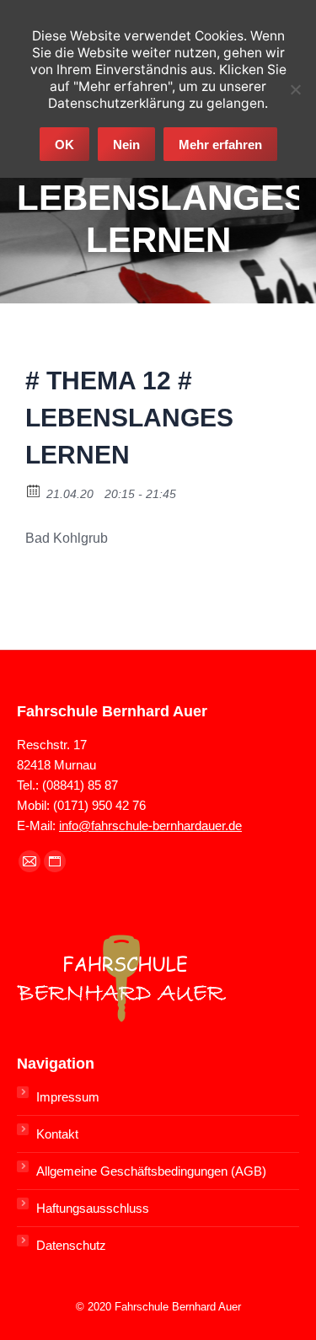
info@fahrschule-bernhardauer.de (150, 825)
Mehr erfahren (220, 144)
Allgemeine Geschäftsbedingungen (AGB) (151, 1171)
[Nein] (295, 89)
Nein (126, 144)
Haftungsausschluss (92, 1208)
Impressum (67, 1097)
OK (64, 144)
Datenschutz (71, 1245)
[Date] (34, 490)
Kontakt (57, 1134)
